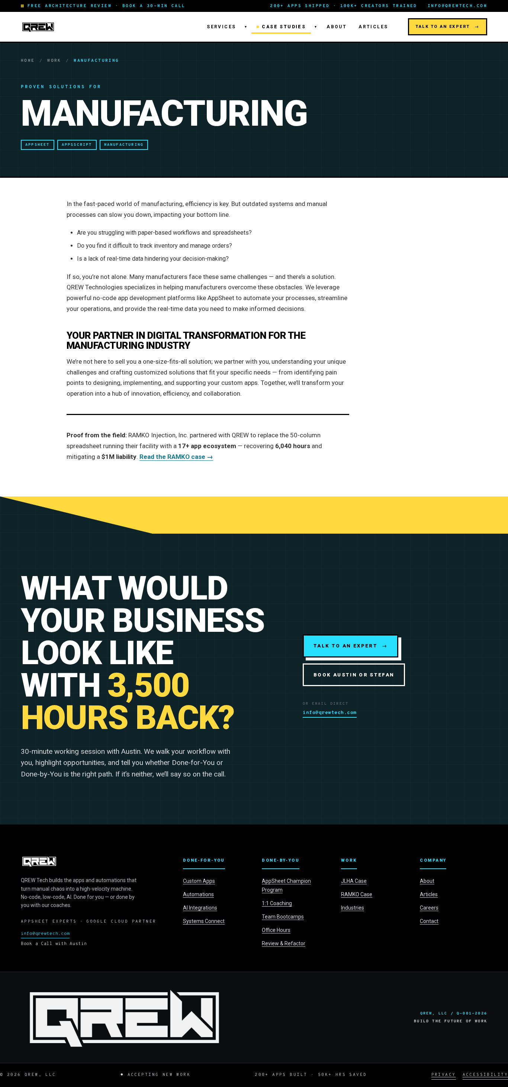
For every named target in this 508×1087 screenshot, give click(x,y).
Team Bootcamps (283, 917)
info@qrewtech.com (330, 713)
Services (221, 26)
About (337, 26)
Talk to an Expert (447, 26)
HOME (28, 60)
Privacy (443, 1074)
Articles (373, 26)
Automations (198, 894)
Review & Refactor (283, 943)
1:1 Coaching (277, 903)
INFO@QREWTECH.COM (457, 6)
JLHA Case (354, 881)
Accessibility (485, 1074)
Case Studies (284, 26)
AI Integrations (200, 908)
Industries (352, 908)
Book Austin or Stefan (354, 675)
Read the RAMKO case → (176, 456)
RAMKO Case (356, 894)
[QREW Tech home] (38, 26)
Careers (429, 908)
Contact (429, 921)
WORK (54, 60)
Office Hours (276, 930)
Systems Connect (204, 921)
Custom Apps (199, 881)
